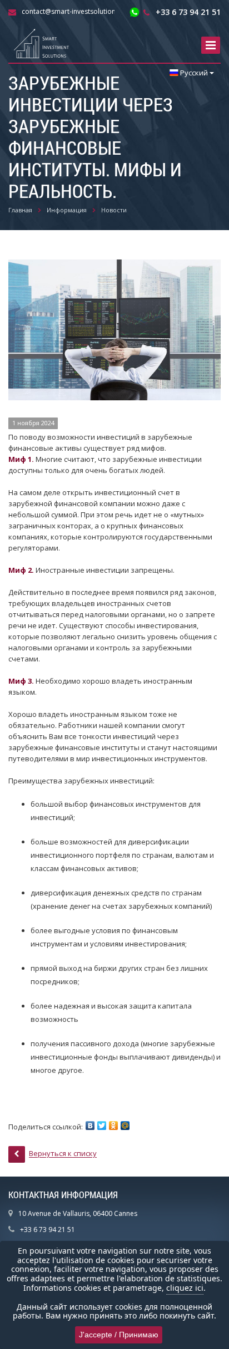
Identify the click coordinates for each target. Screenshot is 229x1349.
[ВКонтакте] (90, 1125)
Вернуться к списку (63, 1154)
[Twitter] (101, 1125)
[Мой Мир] (125, 1125)
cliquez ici (184, 1287)
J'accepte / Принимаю (118, 1334)
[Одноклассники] (113, 1125)
